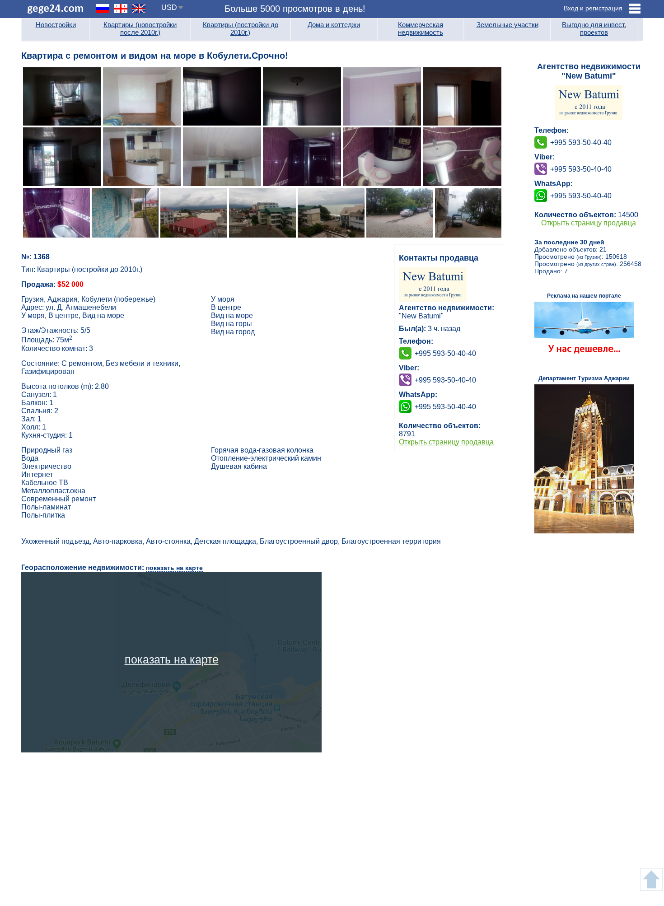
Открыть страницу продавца (446, 442)
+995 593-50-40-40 (445, 380)
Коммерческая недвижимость (420, 28)
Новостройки (56, 24)
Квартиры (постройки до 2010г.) (240, 28)
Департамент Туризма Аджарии (584, 378)
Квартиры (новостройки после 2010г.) (140, 28)
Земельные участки (507, 24)
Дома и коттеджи (334, 24)
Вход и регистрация (593, 8)
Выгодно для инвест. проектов (594, 28)
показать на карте (174, 567)
